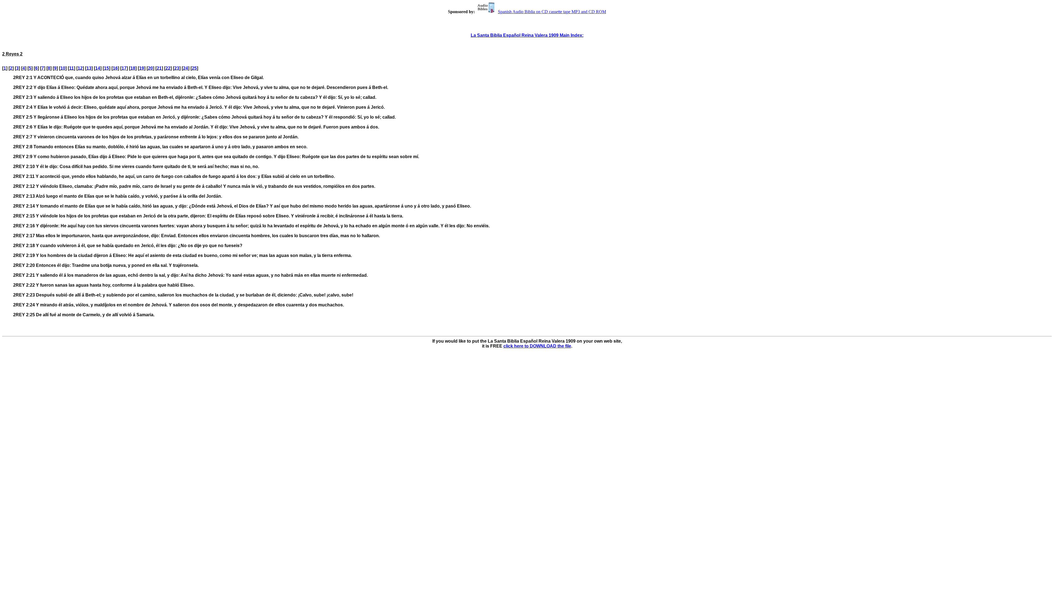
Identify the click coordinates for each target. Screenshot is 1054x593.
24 (185, 68)
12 (80, 68)
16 (115, 68)
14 (97, 68)
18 (132, 68)
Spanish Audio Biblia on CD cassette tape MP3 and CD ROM (552, 11)
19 (141, 68)
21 (159, 68)
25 (194, 68)
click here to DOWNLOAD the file (537, 346)
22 (168, 68)
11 (71, 68)
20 (150, 68)
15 (106, 68)
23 (176, 68)
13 (88, 68)
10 (62, 68)
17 (124, 68)
